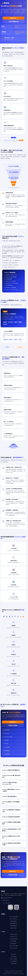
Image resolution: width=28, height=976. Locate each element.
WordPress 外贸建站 (13, 916)
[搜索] (20, 3)
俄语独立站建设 (13, 928)
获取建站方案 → (13, 18)
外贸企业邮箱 (13, 956)
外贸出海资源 (13, 963)
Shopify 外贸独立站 (13, 918)
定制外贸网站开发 (13, 923)
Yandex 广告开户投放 (13, 945)
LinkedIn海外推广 (13, 943)
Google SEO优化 (13, 934)
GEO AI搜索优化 (13, 961)
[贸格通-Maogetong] (5, 3)
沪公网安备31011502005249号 (18, 973)
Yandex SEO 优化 (13, 948)
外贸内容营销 (13, 941)
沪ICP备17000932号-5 (7, 973)
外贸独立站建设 (13, 921)
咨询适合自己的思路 (13, 725)
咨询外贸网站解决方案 (13, 21)
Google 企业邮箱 (13, 958)
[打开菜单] (24, 3)
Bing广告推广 (13, 954)
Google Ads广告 (13, 936)
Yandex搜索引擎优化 (13, 938)
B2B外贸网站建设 (13, 925)
